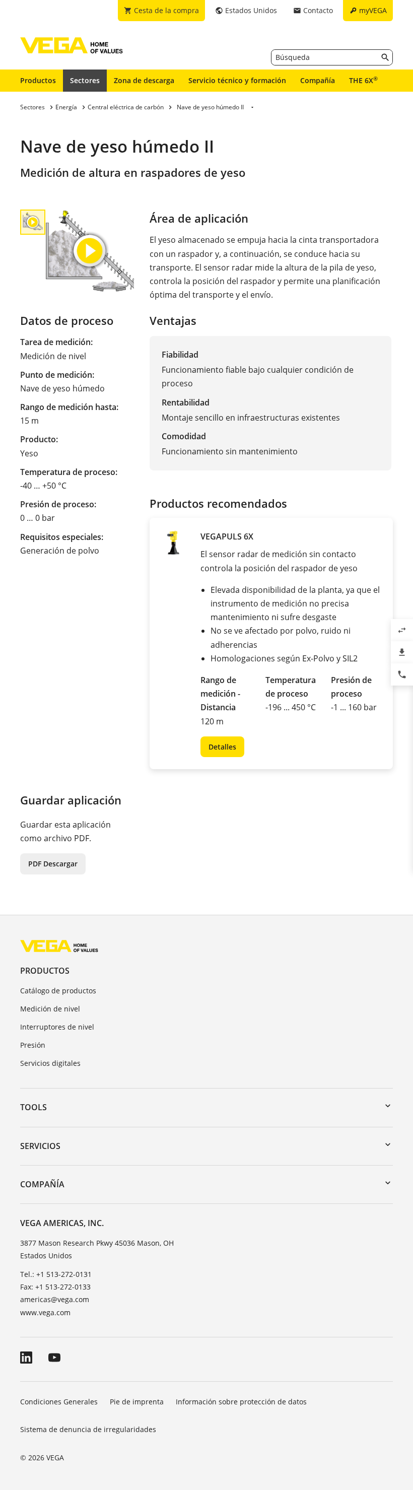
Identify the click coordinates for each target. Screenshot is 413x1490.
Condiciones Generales (59, 1401)
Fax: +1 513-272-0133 (55, 1287)
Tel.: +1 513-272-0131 (56, 1274)
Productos (38, 80)
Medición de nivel (50, 1008)
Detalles (222, 747)
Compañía (317, 80)
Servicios (40, 1146)
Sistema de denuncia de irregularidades (88, 1429)
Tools (33, 1107)
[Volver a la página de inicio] (59, 945)
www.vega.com (45, 1312)
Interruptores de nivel (57, 1027)
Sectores (85, 80)
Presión (32, 1045)
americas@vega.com (54, 1299)
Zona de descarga (144, 80)
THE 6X (363, 80)
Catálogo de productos (58, 990)
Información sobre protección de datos (241, 1401)
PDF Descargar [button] (53, 863)
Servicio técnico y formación (237, 80)
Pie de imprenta (137, 1401)
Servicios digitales (50, 1063)
